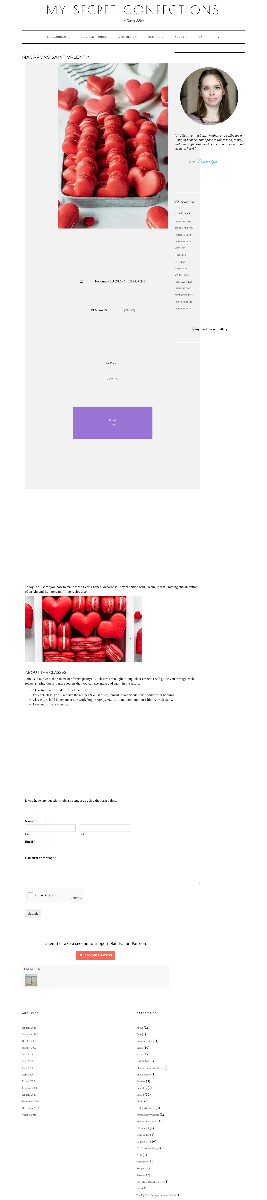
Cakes (139, 1054)
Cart (202, 37)
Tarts (139, 1188)
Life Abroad (57, 37)
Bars (138, 1034)
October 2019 (183, 308)
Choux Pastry (143, 1074)
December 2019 (184, 295)
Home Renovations (146, 1121)
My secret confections (133, 10)
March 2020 (182, 275)
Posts (139, 1154)
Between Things (93, 37)
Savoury (140, 1175)
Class (36, 690)
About (180, 37)
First (27, 834)
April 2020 (181, 268)
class (49, 695)
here (190, 148)
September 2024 (184, 228)
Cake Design (127, 37)
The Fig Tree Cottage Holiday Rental (156, 1195)
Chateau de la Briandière (149, 1067)
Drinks (139, 1101)
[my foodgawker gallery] (210, 329)
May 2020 (180, 261)
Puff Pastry (142, 1161)
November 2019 (184, 302)
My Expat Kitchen (146, 1148)
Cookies (140, 1081)
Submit (33, 913)
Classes (38, 700)
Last (82, 834)
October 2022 (183, 241)
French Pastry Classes (147, 1114)
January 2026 (183, 221)
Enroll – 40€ (112, 422)
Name (30, 821)
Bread (139, 1047)
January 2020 (183, 288)
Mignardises (143, 1141)
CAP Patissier (143, 1061)
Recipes (154, 37)
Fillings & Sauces (145, 1108)
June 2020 (180, 255)
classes (103, 679)
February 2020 (183, 282)
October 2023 (183, 235)
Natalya (32, 969)
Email (30, 841)
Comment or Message (40, 857)
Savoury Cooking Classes (150, 1181)
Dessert (140, 1094)
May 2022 (180, 248)
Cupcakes (141, 1087)
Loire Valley (143, 1134)
